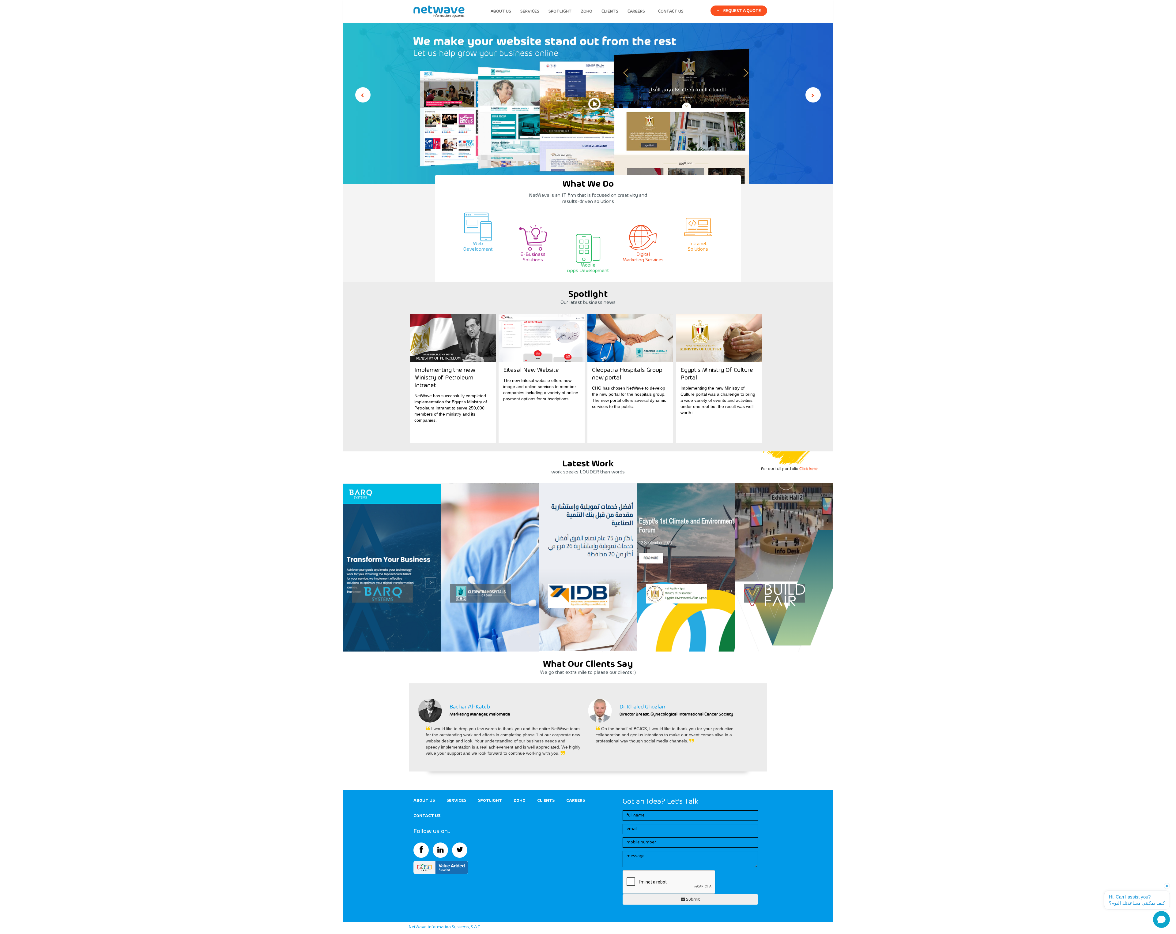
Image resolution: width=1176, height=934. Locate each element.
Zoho (520, 800)
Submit (692, 899)
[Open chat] (1161, 919)
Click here (808, 469)
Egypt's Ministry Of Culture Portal (716, 374)
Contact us (426, 816)
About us (424, 800)
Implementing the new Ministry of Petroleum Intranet (444, 378)
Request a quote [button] (741, 11)
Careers (575, 800)
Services (456, 800)
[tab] (738, 9)
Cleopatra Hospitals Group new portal (627, 374)
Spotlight (490, 800)
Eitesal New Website (531, 370)
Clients (546, 800)
